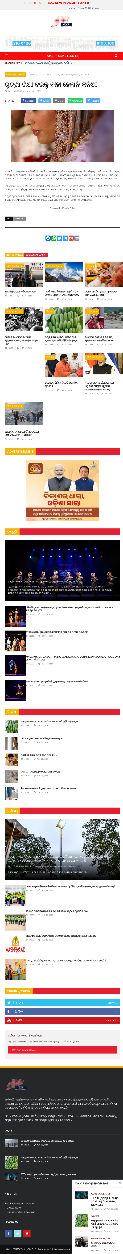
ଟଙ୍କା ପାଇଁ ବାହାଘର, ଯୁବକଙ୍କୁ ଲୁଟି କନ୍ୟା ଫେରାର (101, 293)
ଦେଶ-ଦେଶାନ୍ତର (15, 74)
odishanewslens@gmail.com (21, 1211)
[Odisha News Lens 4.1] (16, 1084)
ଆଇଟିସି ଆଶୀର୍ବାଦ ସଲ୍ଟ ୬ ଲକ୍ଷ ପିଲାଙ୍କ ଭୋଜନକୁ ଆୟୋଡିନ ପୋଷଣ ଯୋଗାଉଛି (61, 935)
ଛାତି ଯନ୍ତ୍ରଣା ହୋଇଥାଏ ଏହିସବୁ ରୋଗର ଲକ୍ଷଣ (42, 738)
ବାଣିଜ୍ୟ (12, 811)
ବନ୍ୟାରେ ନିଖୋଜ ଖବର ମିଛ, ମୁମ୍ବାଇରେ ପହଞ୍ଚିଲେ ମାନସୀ (99, 338)
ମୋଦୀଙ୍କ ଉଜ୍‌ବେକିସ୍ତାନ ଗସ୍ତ (20, 291)
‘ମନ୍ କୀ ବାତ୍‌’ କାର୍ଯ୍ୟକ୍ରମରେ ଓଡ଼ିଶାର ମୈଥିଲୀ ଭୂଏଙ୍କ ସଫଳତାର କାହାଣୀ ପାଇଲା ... (99, 386)
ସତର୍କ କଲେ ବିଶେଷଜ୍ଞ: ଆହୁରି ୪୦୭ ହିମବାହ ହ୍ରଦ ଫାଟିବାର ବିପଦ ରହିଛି (62, 293)
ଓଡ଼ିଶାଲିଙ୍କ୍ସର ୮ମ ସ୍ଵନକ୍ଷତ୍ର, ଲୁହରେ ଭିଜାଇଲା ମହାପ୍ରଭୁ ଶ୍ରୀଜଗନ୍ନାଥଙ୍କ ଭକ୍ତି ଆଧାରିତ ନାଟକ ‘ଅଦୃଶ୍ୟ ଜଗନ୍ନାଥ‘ (69, 609)
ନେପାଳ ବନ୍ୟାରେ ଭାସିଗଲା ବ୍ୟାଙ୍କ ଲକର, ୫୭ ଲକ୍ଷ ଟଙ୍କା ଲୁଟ (21, 340)
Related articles (14, 255)
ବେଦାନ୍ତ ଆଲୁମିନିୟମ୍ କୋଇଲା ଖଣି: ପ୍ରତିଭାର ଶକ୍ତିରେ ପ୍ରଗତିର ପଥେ (57, 911)
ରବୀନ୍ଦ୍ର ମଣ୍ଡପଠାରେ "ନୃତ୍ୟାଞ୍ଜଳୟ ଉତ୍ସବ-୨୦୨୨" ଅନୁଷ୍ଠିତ (43, 581)
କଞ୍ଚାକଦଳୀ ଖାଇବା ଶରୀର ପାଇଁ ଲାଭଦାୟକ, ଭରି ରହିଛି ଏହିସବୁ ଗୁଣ (61, 338)
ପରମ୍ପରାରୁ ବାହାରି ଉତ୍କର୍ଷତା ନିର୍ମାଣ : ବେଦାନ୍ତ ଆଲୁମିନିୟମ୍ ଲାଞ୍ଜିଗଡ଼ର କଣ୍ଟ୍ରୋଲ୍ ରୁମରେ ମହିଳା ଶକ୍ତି (70, 886)
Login (96, 8)
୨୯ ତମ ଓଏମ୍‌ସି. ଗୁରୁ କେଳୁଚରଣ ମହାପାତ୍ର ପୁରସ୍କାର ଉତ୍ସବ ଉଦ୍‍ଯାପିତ (57, 631)
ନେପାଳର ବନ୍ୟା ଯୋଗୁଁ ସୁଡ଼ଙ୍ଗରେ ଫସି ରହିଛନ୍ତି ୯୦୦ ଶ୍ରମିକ (22, 433)
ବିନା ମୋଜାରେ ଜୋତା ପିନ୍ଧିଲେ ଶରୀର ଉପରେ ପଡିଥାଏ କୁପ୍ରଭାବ (48, 788)
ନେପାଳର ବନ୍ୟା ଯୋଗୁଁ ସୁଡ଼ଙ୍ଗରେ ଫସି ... (48, 62)
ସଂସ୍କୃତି (12, 532)
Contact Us (18, 1249)
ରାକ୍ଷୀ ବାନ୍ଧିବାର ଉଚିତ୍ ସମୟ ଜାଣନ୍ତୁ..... (39, 754)
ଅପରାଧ (90, 266)
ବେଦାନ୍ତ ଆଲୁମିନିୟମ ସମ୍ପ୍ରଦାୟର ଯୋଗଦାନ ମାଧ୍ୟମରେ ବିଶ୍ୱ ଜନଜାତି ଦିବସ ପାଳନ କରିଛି (66, 960)
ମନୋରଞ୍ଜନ (92, 311)
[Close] (120, 1183)
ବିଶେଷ (50, 311)
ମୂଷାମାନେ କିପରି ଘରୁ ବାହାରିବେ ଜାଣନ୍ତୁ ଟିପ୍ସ (40, 771)
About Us (31, 1249)
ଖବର (8, 1131)
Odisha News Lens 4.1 (36, 255)
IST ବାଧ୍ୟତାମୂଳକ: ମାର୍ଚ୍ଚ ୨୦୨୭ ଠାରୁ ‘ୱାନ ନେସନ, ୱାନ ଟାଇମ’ (104, 1201)
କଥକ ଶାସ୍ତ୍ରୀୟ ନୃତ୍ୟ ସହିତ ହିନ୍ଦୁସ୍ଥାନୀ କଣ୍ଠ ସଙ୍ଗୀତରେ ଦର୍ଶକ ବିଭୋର (57, 681)
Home (7, 1249)
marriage (19, 218)
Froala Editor (68, 208)
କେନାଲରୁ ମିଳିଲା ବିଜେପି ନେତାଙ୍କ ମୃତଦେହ (61, 384)
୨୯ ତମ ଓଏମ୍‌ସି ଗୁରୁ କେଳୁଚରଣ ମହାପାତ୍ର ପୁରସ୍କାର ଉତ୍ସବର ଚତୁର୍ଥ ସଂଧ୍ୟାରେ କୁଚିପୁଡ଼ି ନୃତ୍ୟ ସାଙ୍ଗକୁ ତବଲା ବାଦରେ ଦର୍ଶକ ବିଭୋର (73, 658)
